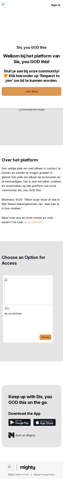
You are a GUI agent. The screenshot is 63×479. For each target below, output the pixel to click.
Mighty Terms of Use (18, 474)
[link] (27, 309)
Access (45, 337)
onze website (33, 222)
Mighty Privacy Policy (44, 474)
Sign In (55, 5)
